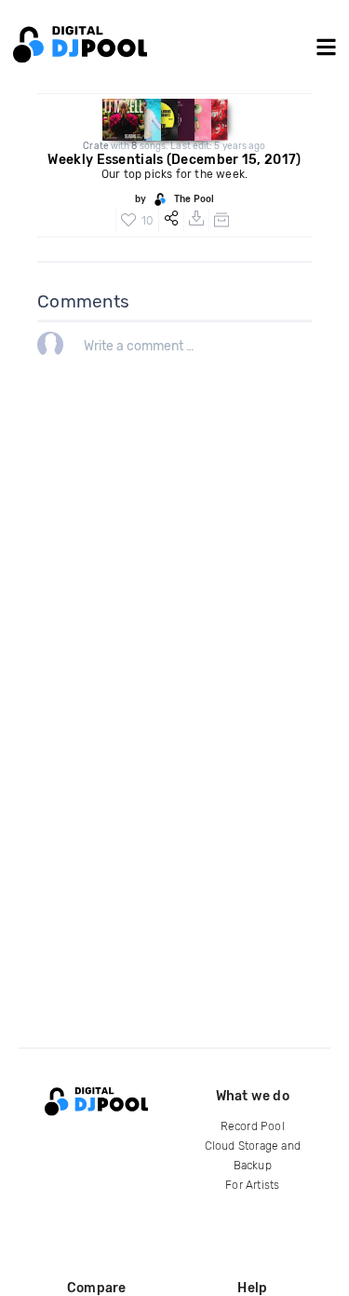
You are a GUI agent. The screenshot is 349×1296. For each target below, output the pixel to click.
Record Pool (253, 1126)
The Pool (194, 199)
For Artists (252, 1185)
